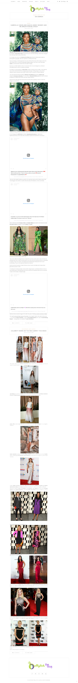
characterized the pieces (32, 134)
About (36, 1)
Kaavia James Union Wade (23, 311)
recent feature (18, 69)
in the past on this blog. (18, 75)
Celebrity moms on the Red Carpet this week (28, 331)
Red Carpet (32, 329)
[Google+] (32, 323)
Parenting (24, 1)
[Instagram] (61, 1)
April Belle (17, 58)
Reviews (31, 1)
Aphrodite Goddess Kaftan (27, 62)
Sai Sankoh (22, 176)
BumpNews (25, 329)
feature (14, 134)
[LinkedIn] (30, 323)
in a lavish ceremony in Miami (41, 313)
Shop (48, 1)
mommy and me (34, 52)
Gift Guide (42, 1)
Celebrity (13, 1)
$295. (31, 63)
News (19, 1)
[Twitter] (59, 1)
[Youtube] (65, 1)
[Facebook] (58, 1)
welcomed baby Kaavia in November (21, 316)
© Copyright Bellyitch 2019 (34, 680)
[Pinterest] (63, 1)
